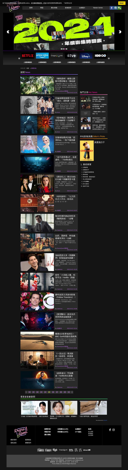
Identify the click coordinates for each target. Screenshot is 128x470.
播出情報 (54, 8)
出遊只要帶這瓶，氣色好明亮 (89, 416)
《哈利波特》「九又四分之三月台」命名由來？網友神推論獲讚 (65, 199)
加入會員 (90, 431)
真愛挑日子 (86, 169)
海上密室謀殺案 (87, 179)
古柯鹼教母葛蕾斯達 (88, 172)
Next (109, 58)
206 (53, 392)
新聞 (30, 8)
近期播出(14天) (63, 429)
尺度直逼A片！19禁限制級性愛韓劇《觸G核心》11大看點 (99, 106)
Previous (19, 58)
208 (61, 392)
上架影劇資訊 (28, 62)
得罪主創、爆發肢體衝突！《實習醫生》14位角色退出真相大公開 (99, 127)
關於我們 (14, 440)
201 (33, 392)
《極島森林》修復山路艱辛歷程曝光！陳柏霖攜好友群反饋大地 (65, 81)
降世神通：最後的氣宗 (89, 176)
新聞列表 (47, 429)
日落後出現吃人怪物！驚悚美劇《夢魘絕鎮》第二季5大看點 (99, 99)
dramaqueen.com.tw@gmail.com (74, 460)
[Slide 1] (61, 49)
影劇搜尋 (68, 8)
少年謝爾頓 (86, 181)
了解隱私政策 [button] (68, 3)
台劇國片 (82, 8)
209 (65, 392)
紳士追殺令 (86, 183)
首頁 (28, 68)
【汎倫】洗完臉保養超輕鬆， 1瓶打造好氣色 (34, 416)
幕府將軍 (87, 164)
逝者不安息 (86, 186)
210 (69, 392)
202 (37, 392)
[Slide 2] (63, 49)
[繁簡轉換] (119, 8)
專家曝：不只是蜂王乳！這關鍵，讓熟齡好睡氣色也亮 (63, 417)
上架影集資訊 (100, 62)
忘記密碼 (90, 435)
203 (41, 392)
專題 (41, 8)
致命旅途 (85, 174)
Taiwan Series (98, 8)
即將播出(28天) (63, 432)
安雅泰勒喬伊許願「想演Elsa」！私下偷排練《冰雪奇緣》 (65, 140)
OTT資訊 (78, 432)
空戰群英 (85, 167)
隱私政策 (14, 443)
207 (57, 392)
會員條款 (90, 433)
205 (49, 392)
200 (29, 392)
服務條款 (28, 440)
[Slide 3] (64, 49)
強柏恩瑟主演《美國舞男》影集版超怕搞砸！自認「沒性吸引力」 (65, 258)
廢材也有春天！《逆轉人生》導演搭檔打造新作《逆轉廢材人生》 (99, 120)
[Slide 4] (66, 49)
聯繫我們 (28, 443)
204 (45, 392)
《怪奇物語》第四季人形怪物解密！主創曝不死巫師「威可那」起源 (65, 120)
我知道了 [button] (121, 3)
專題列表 (47, 432)
